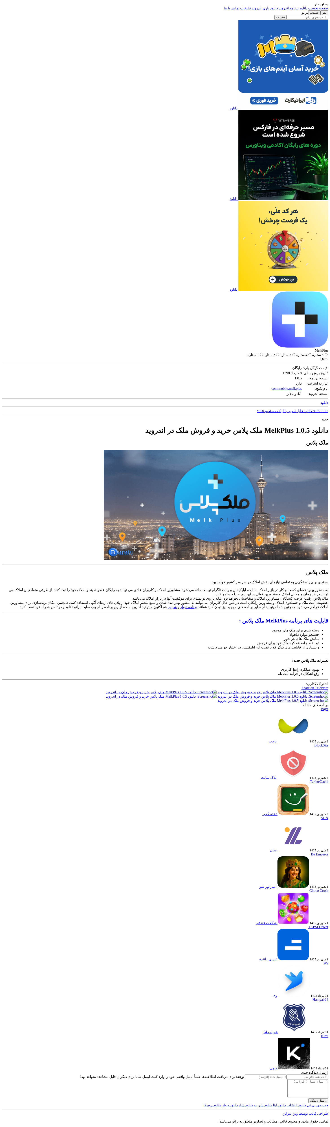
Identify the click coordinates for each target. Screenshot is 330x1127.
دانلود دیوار (230, 1105)
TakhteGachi (319, 781)
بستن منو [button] (321, 4)
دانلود (234, 108)
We (325, 963)
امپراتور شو (268, 886)
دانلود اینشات (296, 1105)
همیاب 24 (270, 1032)
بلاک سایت (269, 777)
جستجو (280, 17)
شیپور (172, 607)
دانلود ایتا (279, 1105)
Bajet (324, 709)
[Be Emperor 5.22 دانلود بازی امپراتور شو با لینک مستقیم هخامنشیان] (293, 886)
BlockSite (321, 745)
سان (273, 850)
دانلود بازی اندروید (264, 8)
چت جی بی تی (317, 1105)
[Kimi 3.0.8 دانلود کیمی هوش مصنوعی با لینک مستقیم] (293, 1068)
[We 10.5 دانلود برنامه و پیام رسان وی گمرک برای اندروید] (293, 995)
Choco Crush (318, 890)
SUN (324, 818)
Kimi (324, 1036)
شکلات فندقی (266, 923)
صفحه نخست (317, 8)
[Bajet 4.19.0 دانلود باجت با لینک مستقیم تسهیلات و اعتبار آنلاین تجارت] (293, 741)
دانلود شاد (246, 1105)
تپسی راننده (268, 959)
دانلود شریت (263, 1105)
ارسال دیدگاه (318, 1100)
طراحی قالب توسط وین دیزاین (305, 1113)
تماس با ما (231, 8)
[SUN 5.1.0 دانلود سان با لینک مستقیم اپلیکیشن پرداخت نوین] (293, 850)
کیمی (273, 1068)
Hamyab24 (320, 999)
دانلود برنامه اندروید (292, 8)
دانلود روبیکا (212, 1105)
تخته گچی (269, 814)
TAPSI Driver (318, 927)
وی (275, 995)
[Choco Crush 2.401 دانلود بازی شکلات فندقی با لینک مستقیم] (293, 923)
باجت (273, 741)
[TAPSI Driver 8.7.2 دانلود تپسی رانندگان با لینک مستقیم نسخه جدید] (293, 959)
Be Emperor (319, 854)
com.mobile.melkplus (286, 388)
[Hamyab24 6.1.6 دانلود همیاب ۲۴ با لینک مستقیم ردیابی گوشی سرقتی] (293, 1032)
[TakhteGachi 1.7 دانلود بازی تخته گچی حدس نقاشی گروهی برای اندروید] (293, 814)
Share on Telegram (314, 688)
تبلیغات (245, 8)
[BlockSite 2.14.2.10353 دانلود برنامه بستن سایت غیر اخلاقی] (293, 777)
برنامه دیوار (188, 607)
